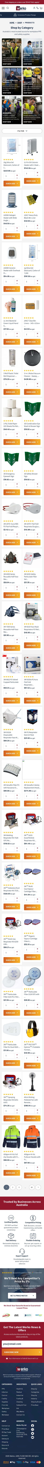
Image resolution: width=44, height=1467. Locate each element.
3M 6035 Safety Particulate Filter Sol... (30, 577)
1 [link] (6, 1187)
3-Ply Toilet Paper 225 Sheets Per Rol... (11, 424)
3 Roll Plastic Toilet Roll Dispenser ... (11, 374)
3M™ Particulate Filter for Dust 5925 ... (12, 1045)
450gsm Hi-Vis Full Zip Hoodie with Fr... (11, 1155)
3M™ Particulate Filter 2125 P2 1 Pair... (12, 995)
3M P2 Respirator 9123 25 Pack (30, 733)
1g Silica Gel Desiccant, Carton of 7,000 (32, 270)
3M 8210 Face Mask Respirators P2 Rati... (32, 628)
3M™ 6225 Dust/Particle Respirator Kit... (30, 838)
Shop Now (7, 64)
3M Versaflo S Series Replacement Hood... (32, 786)
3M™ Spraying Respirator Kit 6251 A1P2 (11, 1100)
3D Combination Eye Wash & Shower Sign (32, 424)
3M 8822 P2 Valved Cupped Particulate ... (11, 682)
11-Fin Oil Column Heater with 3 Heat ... (32, 163)
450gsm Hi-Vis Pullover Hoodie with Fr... (32, 1157)
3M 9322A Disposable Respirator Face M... (11, 735)
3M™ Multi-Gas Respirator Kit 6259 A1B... (11, 941)
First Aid (5, 1405)
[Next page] (38, 1187)
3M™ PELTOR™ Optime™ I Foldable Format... (32, 1047)
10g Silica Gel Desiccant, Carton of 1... (11, 165)
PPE (3, 1389)
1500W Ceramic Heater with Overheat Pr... (12, 270)
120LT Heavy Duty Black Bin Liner (31, 216)
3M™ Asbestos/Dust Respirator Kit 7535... (12, 889)
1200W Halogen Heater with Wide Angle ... (10, 218)
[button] (41, 8)
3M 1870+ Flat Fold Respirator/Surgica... (32, 525)
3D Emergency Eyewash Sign (9, 475)
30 (32, 1187)
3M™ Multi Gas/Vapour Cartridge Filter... (30, 889)
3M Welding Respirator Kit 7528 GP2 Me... (11, 838)
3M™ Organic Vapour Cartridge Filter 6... (30, 938)
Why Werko (20, 1411)
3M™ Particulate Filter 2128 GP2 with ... (31, 994)
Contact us (6, 1426)
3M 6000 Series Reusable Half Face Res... (11, 577)
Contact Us (20, 1415)
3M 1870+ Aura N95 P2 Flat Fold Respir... (11, 525)
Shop (19, 22)
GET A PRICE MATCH (18, 1295)
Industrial (19, 1395)
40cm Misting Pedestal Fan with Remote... (31, 1100)
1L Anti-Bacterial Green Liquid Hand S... (11, 323)
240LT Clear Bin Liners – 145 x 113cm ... (32, 323)
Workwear (5, 1415)
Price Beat (34, 1405)
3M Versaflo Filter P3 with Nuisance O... (11, 786)
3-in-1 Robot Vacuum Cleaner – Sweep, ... (32, 374)
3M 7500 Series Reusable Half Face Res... (11, 629)
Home (12, 22)
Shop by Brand (36, 1402)
